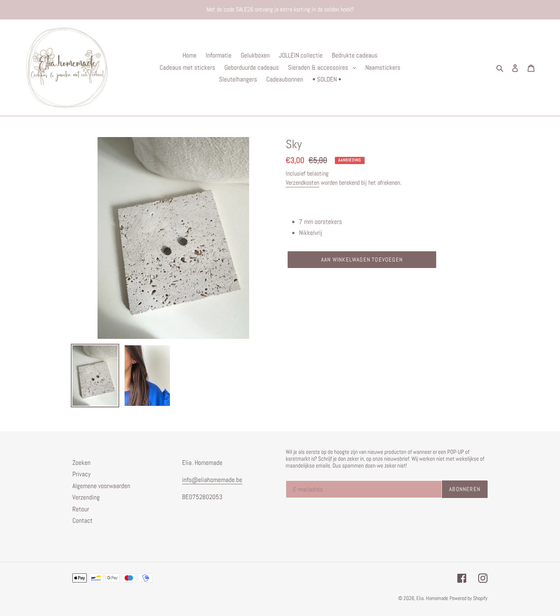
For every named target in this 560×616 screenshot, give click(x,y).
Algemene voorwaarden (101, 486)
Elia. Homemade (432, 598)
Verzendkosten (302, 183)
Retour (80, 509)
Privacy (81, 474)
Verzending (86, 497)
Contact (82, 520)
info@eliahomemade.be (212, 480)
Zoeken (81, 462)
